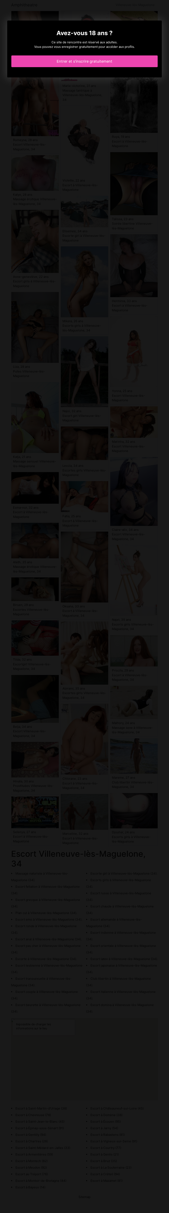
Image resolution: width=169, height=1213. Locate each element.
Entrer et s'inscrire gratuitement (84, 61)
